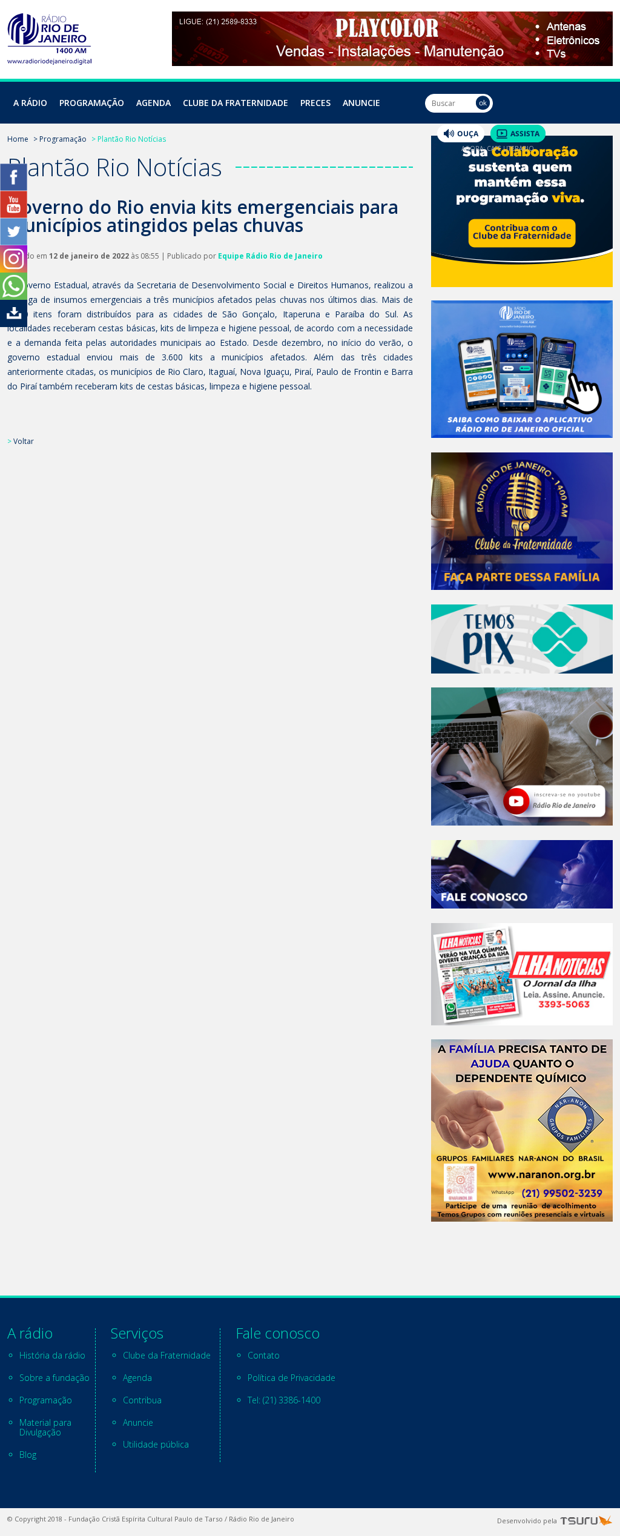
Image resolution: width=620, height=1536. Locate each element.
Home (17, 139)
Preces (315, 102)
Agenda (153, 102)
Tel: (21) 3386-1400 (284, 1400)
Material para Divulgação (45, 1427)
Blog (27, 1454)
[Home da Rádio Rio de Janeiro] (49, 61)
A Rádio (30, 102)
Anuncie (361, 102)
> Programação (60, 139)
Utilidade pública (156, 1444)
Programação (91, 102)
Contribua (142, 1400)
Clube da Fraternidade (235, 102)
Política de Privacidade (291, 1377)
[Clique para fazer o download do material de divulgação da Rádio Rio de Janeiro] (13, 323)
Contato (264, 1355)
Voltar (23, 441)
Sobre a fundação (54, 1377)
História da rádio (52, 1355)
